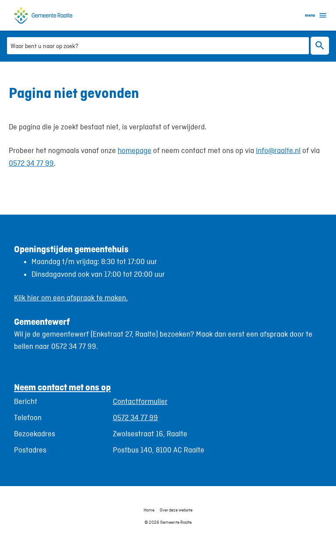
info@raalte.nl (278, 150)
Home (149, 509)
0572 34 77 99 (31, 163)
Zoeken (320, 46)
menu (310, 15)
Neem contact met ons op (62, 387)
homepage (134, 150)
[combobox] (158, 45)
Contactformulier (140, 401)
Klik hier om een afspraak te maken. (71, 297)
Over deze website (176, 509)
